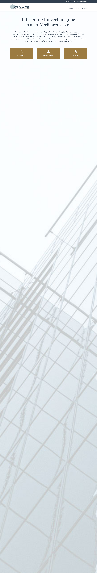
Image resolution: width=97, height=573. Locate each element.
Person (78, 8)
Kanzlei (71, 8)
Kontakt (84, 8)
